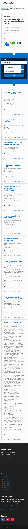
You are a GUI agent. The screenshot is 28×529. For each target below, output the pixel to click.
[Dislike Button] (10, 38)
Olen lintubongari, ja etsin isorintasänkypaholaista (13, 143)
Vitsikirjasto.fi (6, 476)
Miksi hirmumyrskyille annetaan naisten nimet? (13, 298)
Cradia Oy (17, 527)
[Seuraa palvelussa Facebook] (3, 519)
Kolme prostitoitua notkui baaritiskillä (13, 262)
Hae (5, 59)
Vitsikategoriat (6, 481)
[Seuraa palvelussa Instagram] (12, 519)
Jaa (22, 114)
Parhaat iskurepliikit (8, 485)
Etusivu (3, 8)
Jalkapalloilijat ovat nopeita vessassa (13, 121)
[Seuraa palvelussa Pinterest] (8, 519)
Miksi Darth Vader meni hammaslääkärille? (12, 93)
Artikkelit (5, 478)
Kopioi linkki (17, 114)
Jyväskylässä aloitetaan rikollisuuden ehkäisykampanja (12, 188)
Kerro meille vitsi (7, 487)
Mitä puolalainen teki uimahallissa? (11, 239)
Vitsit (7, 8)
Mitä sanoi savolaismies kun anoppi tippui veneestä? (14, 165)
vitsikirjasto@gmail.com (8, 457)
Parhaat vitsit (6, 483)
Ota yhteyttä (6, 489)
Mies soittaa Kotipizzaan (12, 322)
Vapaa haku (7, 62)
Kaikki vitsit (5, 480)
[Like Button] (5, 38)
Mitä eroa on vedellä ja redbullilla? (12, 217)
